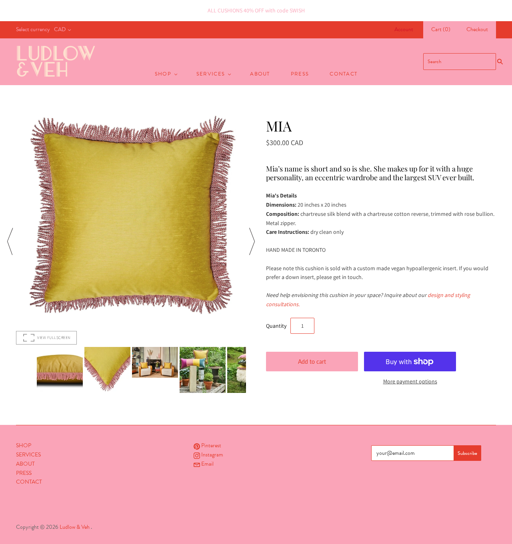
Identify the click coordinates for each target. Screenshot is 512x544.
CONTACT (343, 74)
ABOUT (260, 74)
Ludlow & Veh (75, 527)
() (440, 29)
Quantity (276, 325)
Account (403, 29)
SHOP (163, 74)
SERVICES (210, 74)
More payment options (410, 381)
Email (207, 464)
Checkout (477, 29)
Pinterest (210, 445)
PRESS (300, 74)
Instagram (211, 454)
